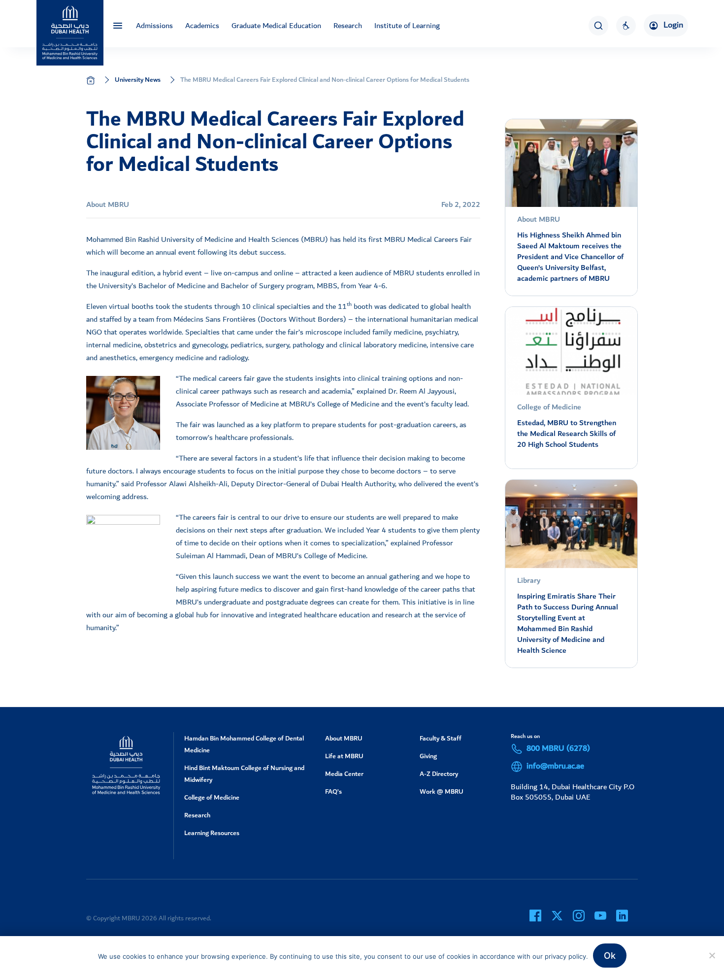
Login (673, 25)
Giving (428, 756)
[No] (712, 955)
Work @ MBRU (441, 791)
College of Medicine (211, 797)
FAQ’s (333, 791)
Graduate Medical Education (276, 25)
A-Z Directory (439, 773)
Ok (610, 955)
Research (347, 25)
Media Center (344, 773)
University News (138, 79)
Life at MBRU (344, 756)
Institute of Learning (407, 25)
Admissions (154, 25)
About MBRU (343, 738)
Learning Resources (211, 833)
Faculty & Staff (440, 738)
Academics (202, 25)
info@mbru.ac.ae (555, 767)
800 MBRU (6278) (558, 749)
